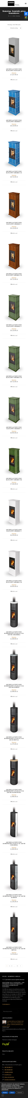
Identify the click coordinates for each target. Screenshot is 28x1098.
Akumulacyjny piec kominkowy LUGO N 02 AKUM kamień (14, 896)
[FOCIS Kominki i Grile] (14, 3)
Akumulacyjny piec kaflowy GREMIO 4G (14, 479)
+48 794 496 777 (8, 1067)
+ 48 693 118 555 (8, 1072)
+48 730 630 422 (8, 1069)
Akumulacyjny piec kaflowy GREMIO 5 (14, 530)
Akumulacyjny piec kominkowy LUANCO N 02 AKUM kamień (14, 686)
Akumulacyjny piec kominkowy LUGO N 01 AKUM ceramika (14, 843)
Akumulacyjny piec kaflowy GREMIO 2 (14, 223)
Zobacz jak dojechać (9, 1077)
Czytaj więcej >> (6, 1004)
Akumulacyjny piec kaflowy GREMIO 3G (14, 376)
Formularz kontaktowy (9, 1079)
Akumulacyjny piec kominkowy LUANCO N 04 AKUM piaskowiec (14, 791)
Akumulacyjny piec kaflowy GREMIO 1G (14, 172)
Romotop (14, 73)
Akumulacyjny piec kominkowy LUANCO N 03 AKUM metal (14, 738)
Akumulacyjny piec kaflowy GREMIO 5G (14, 581)
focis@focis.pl (7, 1074)
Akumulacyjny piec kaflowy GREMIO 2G (14, 274)
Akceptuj (5, 1092)
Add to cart (14, 79)
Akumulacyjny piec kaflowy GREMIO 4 (14, 428)
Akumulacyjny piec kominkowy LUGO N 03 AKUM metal (14, 949)
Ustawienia (19, 1092)
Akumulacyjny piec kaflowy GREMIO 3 (14, 325)
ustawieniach (4, 1089)
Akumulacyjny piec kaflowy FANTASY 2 (14, 69)
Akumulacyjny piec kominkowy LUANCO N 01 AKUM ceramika (14, 633)
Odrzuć (12, 1092)
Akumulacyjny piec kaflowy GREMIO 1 (14, 121)
